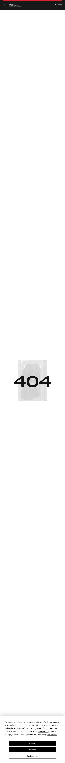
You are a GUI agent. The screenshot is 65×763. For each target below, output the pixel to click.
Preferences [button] (52, 735)
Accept (32, 743)
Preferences (32, 756)
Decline (32, 750)
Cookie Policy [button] (43, 732)
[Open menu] (60, 5)
